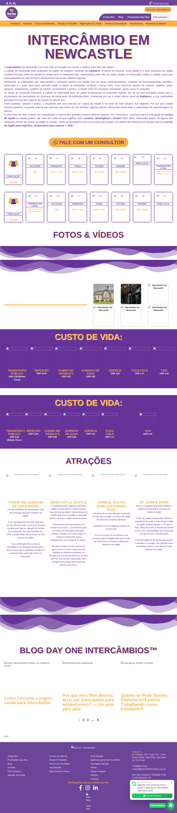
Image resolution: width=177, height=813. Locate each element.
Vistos (94, 767)
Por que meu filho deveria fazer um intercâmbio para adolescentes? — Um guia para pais (88, 702)
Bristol (117, 118)
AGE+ (70, 125)
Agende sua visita (16, 775)
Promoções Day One (138, 17)
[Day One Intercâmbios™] (12, 13)
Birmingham (102, 118)
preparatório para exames (49, 125)
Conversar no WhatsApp (153, 795)
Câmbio (94, 775)
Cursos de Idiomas (45, 23)
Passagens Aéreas (100, 763)
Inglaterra (94, 70)
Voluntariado (136, 23)
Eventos (11, 767)
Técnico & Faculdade (116, 23)
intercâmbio (14, 67)
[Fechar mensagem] (171, 782)
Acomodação (97, 756)
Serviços (27, 23)
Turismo (95, 779)
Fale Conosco (14, 771)
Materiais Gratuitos (156, 23)
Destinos (15, 23)
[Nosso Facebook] (7, 3)
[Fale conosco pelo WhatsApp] (170, 805)
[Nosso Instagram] (10, 3)
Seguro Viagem (98, 771)
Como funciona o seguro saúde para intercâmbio (28, 700)
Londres (89, 118)
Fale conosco (160, 17)
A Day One (108, 17)
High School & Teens (91, 23)
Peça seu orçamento (157, 9)
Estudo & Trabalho (67, 23)
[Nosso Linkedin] (13, 3)
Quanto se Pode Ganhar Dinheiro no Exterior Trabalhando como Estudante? (144, 702)
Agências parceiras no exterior (106, 760)
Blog (121, 17)
